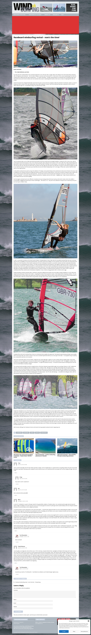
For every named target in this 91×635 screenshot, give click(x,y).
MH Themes (35, 632)
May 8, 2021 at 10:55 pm (23, 478)
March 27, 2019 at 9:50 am (24, 568)
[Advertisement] (45, 25)
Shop (62, 14)
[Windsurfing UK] (45, 12)
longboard (19, 432)
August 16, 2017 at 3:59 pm (22, 464)
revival (37, 432)
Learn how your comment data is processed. (38, 614)
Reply (16, 472)
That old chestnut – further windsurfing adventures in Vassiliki (45, 455)
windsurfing (44, 432)
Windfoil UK (47, 14)
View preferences (84, 631)
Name (15, 599)
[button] (88, 621)
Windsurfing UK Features (19, 14)
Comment (16, 590)
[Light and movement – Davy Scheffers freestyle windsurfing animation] (67, 445)
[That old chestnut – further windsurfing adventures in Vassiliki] (45, 445)
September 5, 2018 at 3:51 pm (24, 536)
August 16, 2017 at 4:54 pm (22, 489)
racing (32, 432)
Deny (74, 631)
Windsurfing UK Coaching (35, 14)
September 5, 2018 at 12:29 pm (23, 501)
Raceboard (26, 432)
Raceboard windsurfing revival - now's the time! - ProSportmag (27, 582)
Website (15, 606)
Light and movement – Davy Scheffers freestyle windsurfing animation (66, 455)
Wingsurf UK (56, 14)
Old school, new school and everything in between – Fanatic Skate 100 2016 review (23, 456)
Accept (63, 631)
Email (15, 603)
